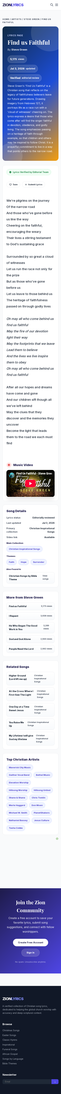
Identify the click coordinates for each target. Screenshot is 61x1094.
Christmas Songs (11, 1030)
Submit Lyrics (35, 184)
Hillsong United (42, 790)
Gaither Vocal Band (19, 775)
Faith (11, 562)
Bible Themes (10, 1063)
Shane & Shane (17, 797)
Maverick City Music (20, 767)
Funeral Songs (10, 1049)
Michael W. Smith (18, 812)
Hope (23, 562)
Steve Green (32, 19)
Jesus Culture (41, 820)
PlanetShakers (42, 812)
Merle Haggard (17, 805)
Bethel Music (43, 775)
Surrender (38, 562)
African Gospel (10, 1054)
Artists (17, 19)
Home (6, 19)
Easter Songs (9, 1035)
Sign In (30, 952)
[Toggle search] (51, 5)
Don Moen (37, 805)
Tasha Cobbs (16, 828)
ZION (13, 5)
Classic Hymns (10, 1039)
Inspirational (9, 1044)
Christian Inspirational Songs (24, 549)
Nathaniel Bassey (18, 820)
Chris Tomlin (38, 797)
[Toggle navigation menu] (56, 5)
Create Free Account (30, 942)
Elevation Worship (18, 782)
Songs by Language (13, 1058)
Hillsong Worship (18, 790)
